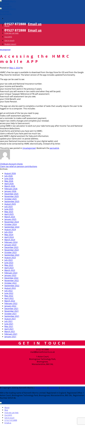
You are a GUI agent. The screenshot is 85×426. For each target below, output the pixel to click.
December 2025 (11, 194)
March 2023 (9, 270)
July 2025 (8, 206)
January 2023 (10, 275)
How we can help (11, 33)
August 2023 (10, 257)
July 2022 (8, 290)
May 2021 (8, 326)
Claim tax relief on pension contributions (18, 166)
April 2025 (9, 214)
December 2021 (11, 308)
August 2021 (10, 318)
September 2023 (11, 255)
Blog (6, 29)
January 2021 (10, 336)
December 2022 (11, 278)
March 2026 (9, 186)
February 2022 (10, 303)
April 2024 (9, 237)
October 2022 (10, 283)
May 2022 (8, 296)
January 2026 (10, 191)
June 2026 (8, 178)
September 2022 (11, 285)
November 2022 (11, 280)
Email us (35, 24)
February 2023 (10, 273)
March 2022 (9, 301)
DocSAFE (8, 36)
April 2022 (9, 298)
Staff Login (65, 387)
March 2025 (9, 216)
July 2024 (8, 232)
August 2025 (10, 204)
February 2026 (10, 188)
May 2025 (8, 211)
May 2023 (8, 265)
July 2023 (8, 260)
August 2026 (10, 173)
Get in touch (9, 40)
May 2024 (8, 234)
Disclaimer (53, 387)
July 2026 (8, 176)
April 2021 (9, 329)
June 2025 (8, 209)
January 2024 (10, 245)
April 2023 (9, 267)
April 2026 (9, 183)
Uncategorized (5, 50)
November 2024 (11, 222)
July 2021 (8, 321)
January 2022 (10, 306)
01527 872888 (10, 420)
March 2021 (9, 331)
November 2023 (11, 250)
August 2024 (10, 229)
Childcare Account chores (11, 164)
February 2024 (10, 242)
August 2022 (10, 288)
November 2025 (11, 196)
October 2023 (10, 252)
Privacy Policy (41, 387)
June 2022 (8, 293)
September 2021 (11, 316)
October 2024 (10, 224)
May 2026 (8, 181)
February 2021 (10, 334)
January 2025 (10, 219)
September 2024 (11, 227)
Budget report (10, 44)
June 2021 (8, 324)
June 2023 (8, 262)
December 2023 (11, 247)
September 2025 (11, 201)
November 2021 (11, 311)
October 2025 (10, 199)
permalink (54, 148)
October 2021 (10, 313)
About (6, 25)
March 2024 (9, 239)
